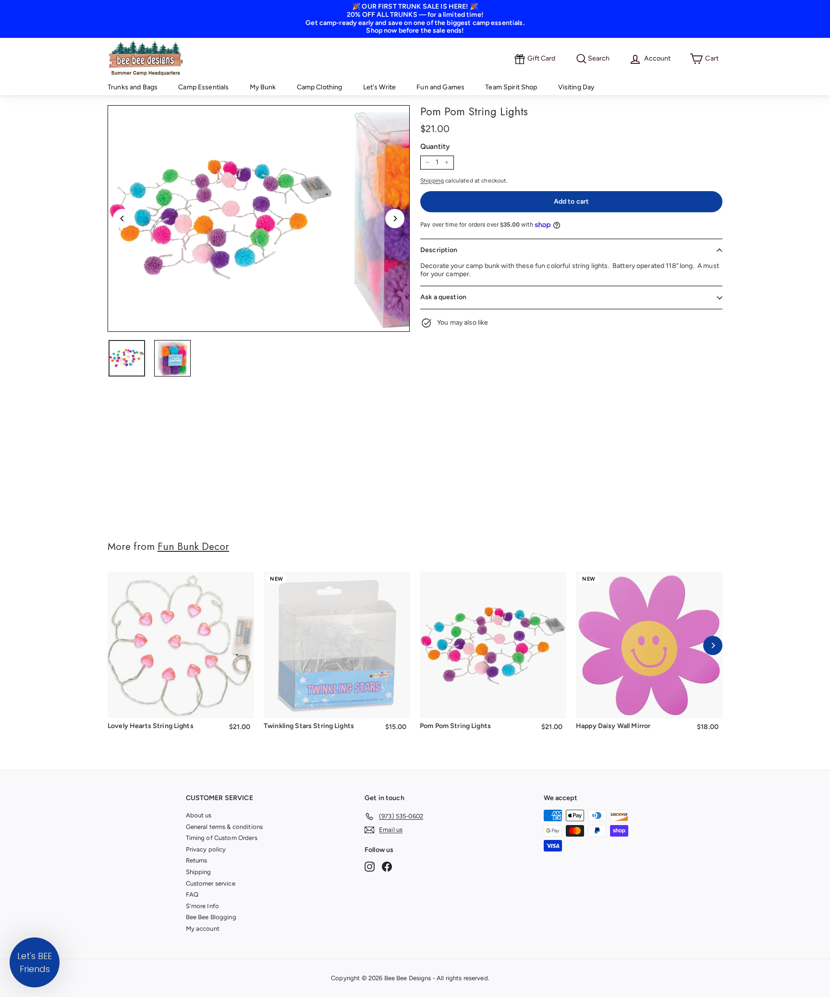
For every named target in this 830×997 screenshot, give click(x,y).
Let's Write (379, 87)
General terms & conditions (224, 826)
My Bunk (263, 87)
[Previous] (122, 218)
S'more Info (203, 906)
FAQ (192, 894)
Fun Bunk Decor (193, 546)
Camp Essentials (203, 87)
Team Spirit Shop (511, 87)
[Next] (394, 218)
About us (199, 815)
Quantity (435, 146)
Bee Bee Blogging (211, 917)
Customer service (210, 883)
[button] (35, 962)
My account (203, 928)
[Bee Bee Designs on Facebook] (387, 867)
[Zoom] (221, 218)
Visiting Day (576, 87)
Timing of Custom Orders (221, 837)
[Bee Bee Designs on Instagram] (370, 867)
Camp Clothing (319, 87)
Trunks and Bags (133, 87)
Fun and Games (440, 87)
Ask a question (443, 297)
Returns (197, 860)
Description (439, 250)
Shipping (432, 180)
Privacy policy (206, 849)
